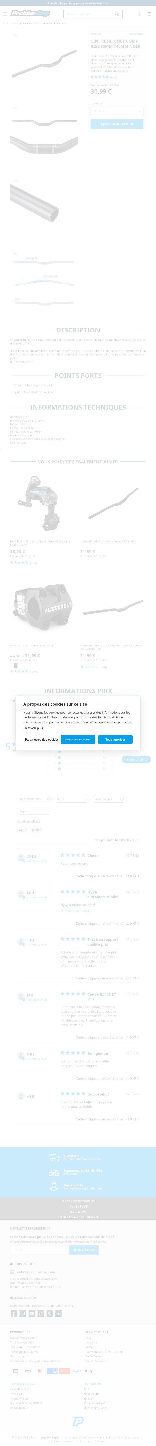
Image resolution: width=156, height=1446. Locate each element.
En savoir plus (33, 728)
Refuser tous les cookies (78, 739)
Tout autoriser (115, 739)
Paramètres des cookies (41, 739)
